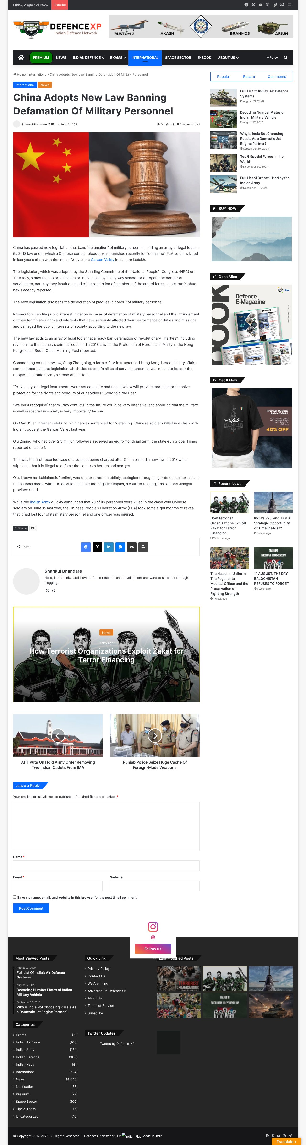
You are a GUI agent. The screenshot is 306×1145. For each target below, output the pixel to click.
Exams (116, 57)
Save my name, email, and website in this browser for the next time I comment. (77, 897)
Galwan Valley (102, 259)
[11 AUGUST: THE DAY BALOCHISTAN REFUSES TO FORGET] (273, 558)
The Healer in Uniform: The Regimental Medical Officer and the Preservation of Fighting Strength (229, 583)
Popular (223, 76)
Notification (25, 1087)
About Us (226, 57)
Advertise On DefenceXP (107, 991)
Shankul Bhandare (34, 124)
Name (19, 857)
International (145, 57)
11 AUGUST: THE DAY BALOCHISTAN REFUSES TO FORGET (271, 578)
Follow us (153, 948)
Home (21, 74)
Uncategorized (27, 1116)
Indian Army (40, 502)
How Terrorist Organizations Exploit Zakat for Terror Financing (106, 655)
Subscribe (95, 1013)
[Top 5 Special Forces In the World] (223, 163)
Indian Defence (87, 57)
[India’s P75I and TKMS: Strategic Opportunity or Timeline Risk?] (273, 502)
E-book (204, 57)
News (61, 57)
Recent (249, 76)
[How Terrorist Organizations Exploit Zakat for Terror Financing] (229, 502)
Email (18, 877)
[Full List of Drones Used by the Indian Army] (223, 184)
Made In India (152, 1136)
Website (116, 877)
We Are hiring (98, 983)
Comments (277, 76)
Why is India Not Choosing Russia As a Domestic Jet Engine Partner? (261, 138)
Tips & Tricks (26, 1109)
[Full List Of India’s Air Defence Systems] (223, 98)
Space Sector (178, 57)
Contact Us (96, 976)
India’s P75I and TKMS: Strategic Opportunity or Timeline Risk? (272, 523)
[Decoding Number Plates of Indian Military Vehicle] (223, 119)
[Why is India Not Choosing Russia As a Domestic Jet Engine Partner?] (223, 140)
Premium (41, 57)
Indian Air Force (28, 1042)
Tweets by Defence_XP (117, 1044)
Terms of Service (101, 1006)
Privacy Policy (99, 969)
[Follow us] (153, 929)
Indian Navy (25, 1064)
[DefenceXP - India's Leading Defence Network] (57, 30)
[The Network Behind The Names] (179, 978)
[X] (47, 590)
